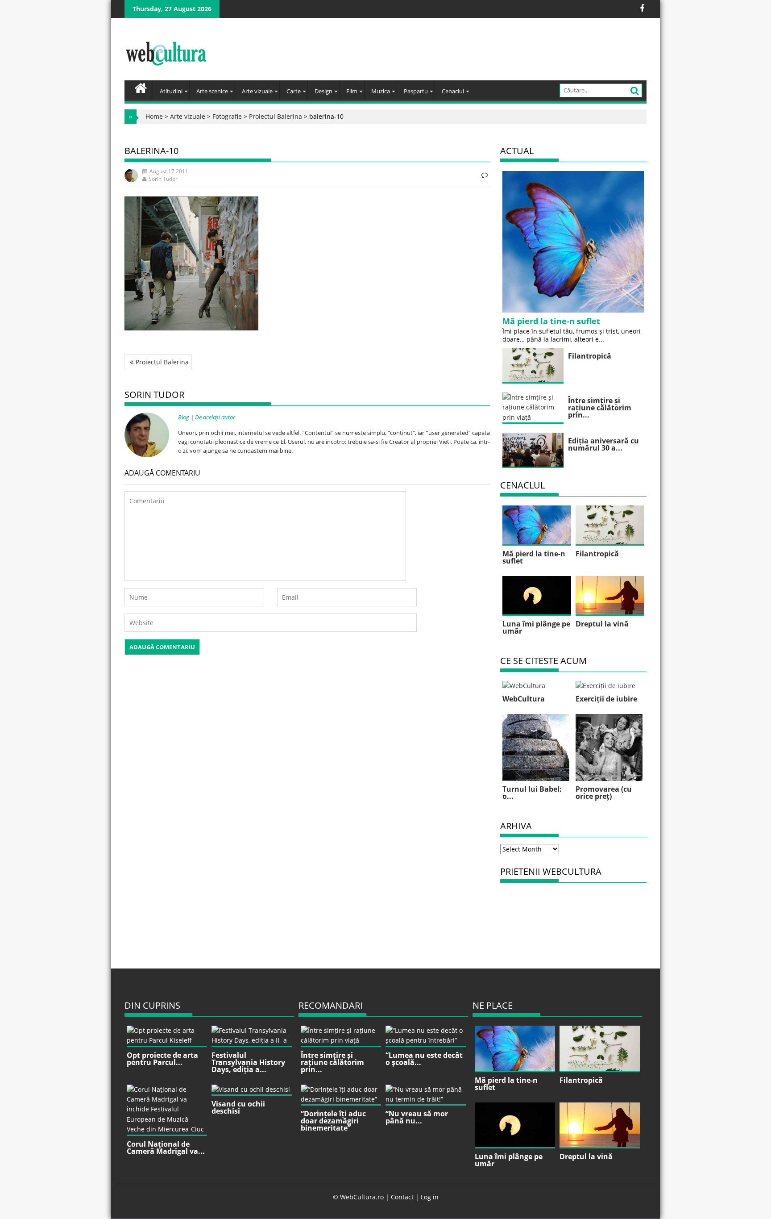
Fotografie (227, 116)
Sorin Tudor (163, 179)
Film (351, 91)
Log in (430, 1197)
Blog (183, 417)
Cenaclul (453, 91)
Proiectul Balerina (275, 116)
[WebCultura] (141, 87)
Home (154, 116)
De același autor (215, 417)
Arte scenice (212, 91)
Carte (293, 91)
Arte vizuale (257, 91)
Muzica (380, 91)
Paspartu (416, 91)
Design (323, 91)
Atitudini (171, 91)
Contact (402, 1197)
